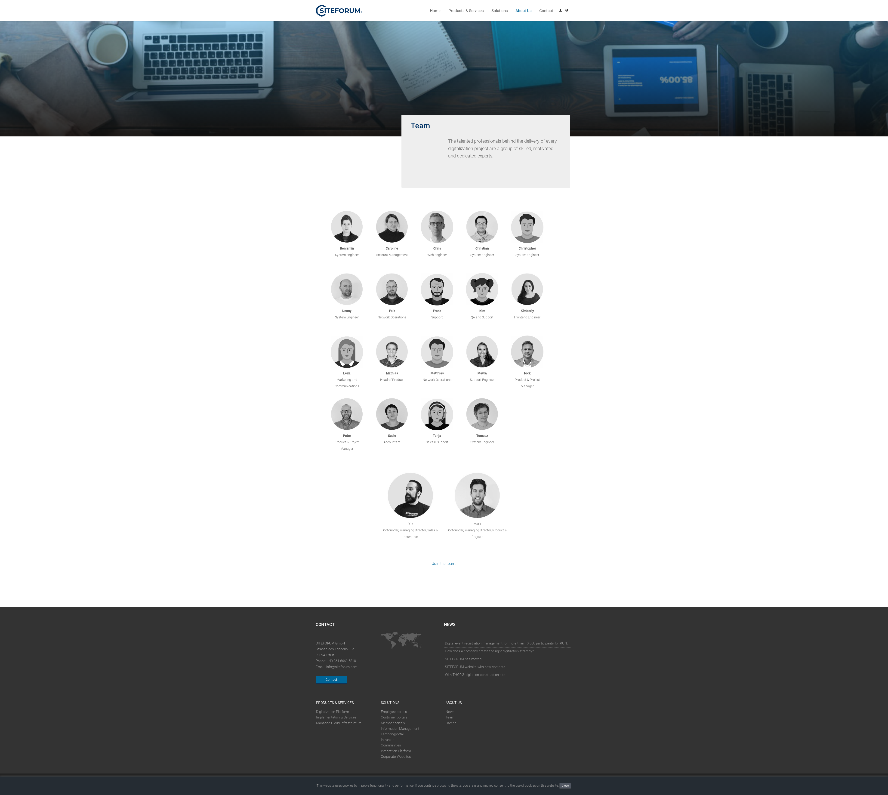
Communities (391, 745)
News (450, 712)
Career (451, 723)
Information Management (400, 729)
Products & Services (466, 11)
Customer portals (394, 717)
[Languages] (567, 10)
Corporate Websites (396, 757)
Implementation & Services (336, 717)
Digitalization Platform (332, 712)
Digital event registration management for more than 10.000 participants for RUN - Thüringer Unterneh (507, 643)
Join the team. (444, 563)
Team (450, 717)
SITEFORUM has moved (463, 659)
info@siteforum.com (341, 667)
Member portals (393, 723)
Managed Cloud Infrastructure (338, 723)
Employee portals (394, 712)
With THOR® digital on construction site (475, 675)
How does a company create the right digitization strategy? (489, 651)
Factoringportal (392, 734)
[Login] (560, 10)
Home (435, 11)
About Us (523, 11)
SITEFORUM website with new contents (475, 667)
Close (565, 785)
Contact (546, 11)
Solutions (499, 11)
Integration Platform (396, 751)
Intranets (388, 740)
